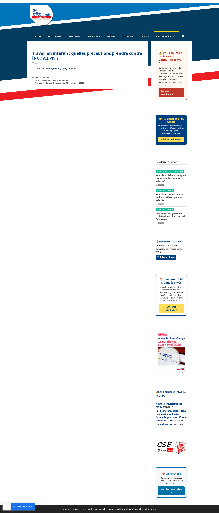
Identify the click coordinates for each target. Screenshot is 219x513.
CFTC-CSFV (85, 509)
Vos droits (110, 36)
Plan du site (151, 509)
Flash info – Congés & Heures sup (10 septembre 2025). (59, 83)
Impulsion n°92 (164, 424)
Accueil (38, 36)
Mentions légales (107, 509)
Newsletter (74, 36)
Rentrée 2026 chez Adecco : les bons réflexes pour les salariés (170, 197)
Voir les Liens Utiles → (171, 491)
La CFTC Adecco (54, 36)
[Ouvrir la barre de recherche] (183, 36)
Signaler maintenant (167, 93)
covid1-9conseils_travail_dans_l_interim (55, 68)
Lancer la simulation (171, 308)
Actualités (93, 36)
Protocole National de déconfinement (52, 80)
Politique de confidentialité (130, 509)
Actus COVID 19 (42, 77)
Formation (128, 36)
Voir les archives (166, 257)
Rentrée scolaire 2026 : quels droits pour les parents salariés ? (171, 178)
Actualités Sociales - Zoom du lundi (170, 171)
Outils (144, 36)
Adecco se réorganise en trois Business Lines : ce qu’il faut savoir (171, 216)
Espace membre (163, 36)
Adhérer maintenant (171, 139)
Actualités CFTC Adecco (165, 190)
